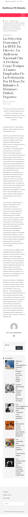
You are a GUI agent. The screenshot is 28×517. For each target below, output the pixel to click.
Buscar (7, 345)
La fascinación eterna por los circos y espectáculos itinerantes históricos (20, 429)
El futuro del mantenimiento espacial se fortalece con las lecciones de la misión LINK (21, 371)
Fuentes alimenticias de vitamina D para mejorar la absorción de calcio (20, 393)
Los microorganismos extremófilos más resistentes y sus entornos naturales (22, 411)
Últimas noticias (7, 35)
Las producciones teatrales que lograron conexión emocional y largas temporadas (21, 467)
